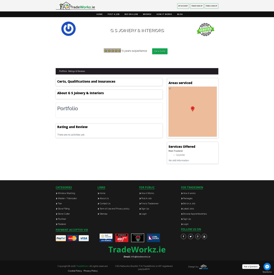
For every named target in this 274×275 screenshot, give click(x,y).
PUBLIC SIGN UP (211, 6)
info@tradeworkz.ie (140, 256)
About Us (104, 198)
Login (144, 214)
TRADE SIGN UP (197, 6)
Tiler (60, 203)
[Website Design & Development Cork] (203, 266)
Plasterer (62, 224)
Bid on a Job (131, 14)
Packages (187, 198)
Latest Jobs (188, 208)
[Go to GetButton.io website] (267, 272)
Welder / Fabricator (67, 198)
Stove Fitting (64, 208)
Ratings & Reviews (76, 71)
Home (99, 14)
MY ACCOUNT (183, 6)
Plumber (62, 219)
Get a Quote (159, 51)
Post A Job (146, 198)
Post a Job (113, 14)
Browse (147, 14)
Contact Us (105, 203)
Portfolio (63, 71)
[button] (193, 109)
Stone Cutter (64, 214)
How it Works (164, 14)
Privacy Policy (91, 271)
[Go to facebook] (267, 266)
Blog (180, 14)
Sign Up (145, 208)
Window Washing (66, 193)
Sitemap (103, 214)
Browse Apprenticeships (195, 214)
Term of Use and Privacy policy (114, 208)
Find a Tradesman (150, 203)
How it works (189, 193)
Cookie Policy (75, 271)
